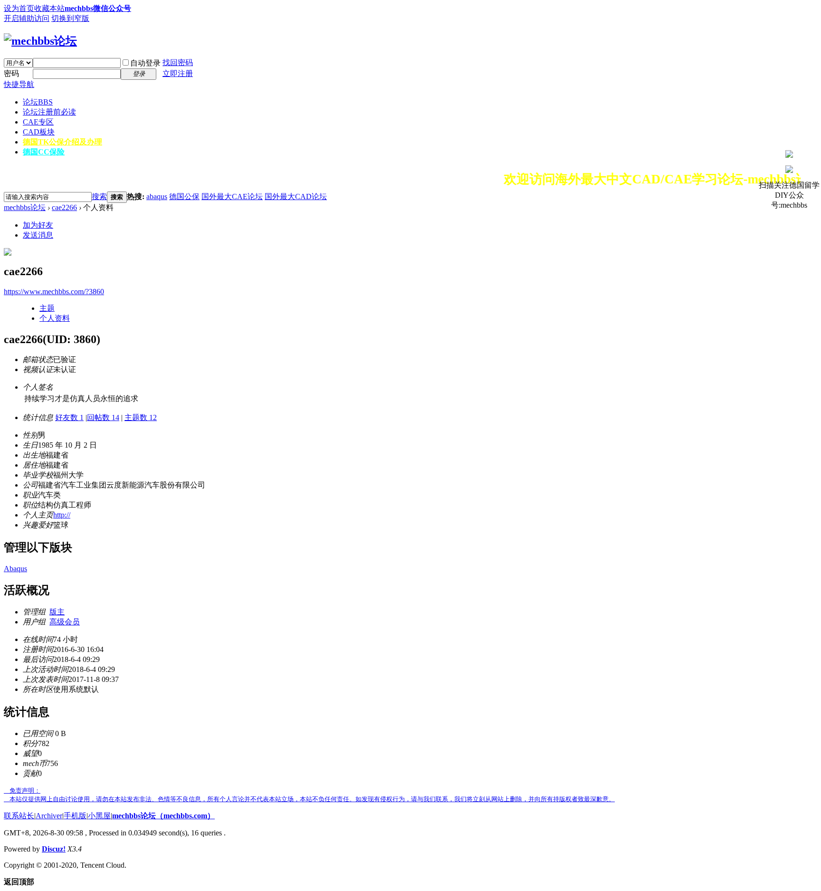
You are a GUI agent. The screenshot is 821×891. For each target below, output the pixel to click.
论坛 (38, 102)
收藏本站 (49, 8)
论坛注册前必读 (49, 112)
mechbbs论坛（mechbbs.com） (163, 816)
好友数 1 (69, 417)
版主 (57, 612)
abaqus (156, 196)
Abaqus (15, 569)
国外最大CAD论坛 (296, 196)
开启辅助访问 (26, 18)
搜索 (99, 196)
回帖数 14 (103, 417)
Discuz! (54, 849)
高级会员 (64, 622)
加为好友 (38, 225)
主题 (47, 308)
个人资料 (54, 318)
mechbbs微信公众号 (98, 8)
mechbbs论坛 (25, 207)
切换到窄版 (70, 18)
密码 (11, 73)
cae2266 (64, 207)
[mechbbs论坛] (40, 41)
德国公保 (184, 196)
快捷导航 (19, 84)
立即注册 (177, 73)
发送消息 (38, 235)
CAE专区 (38, 122)
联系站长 (19, 816)
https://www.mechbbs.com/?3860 (54, 291)
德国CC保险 (44, 152)
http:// (61, 515)
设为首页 (19, 8)
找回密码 (177, 62)
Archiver (49, 816)
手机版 (75, 816)
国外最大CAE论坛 (232, 196)
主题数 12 (140, 417)
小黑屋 (99, 816)
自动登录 (145, 63)
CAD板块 (39, 132)
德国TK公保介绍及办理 (62, 142)
